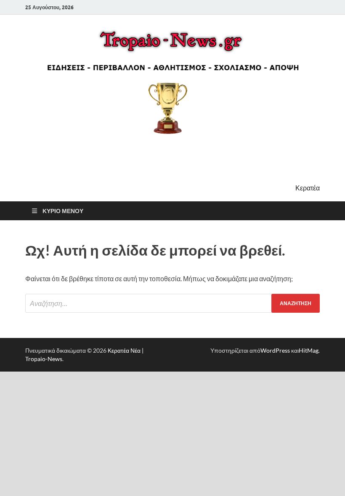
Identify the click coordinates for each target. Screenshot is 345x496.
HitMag (308, 350)
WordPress (275, 350)
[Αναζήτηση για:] (172, 303)
